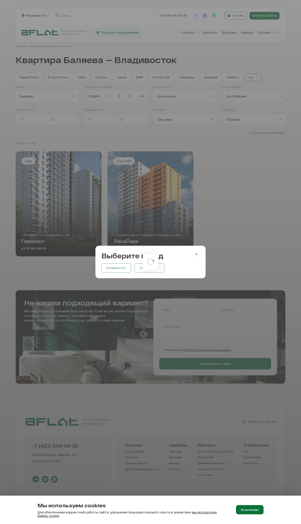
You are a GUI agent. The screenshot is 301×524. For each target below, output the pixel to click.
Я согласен (249, 509)
